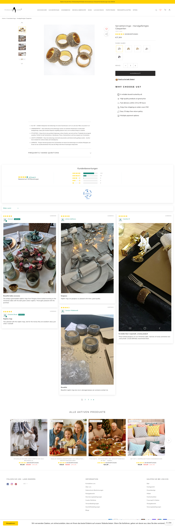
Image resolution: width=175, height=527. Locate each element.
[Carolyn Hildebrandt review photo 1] (87, 349)
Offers (135, 10)
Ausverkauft (135, 73)
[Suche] (156, 10)
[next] (168, 440)
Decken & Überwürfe (79, 10)
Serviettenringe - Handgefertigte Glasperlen (19, 18)
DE (24, 483)
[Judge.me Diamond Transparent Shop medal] (87, 193)
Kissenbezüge (65, 10)
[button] (119, 34)
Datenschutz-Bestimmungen (94, 490)
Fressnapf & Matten (153, 500)
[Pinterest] (16, 484)
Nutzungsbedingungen (154, 507)
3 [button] (88, 400)
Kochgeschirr (42, 10)
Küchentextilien (54, 10)
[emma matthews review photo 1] (87, 258)
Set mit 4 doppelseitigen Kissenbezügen (146, 459)
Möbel (149, 494)
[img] (7, 216)
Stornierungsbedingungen (93, 497)
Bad (148, 484)
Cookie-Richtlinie (90, 500)
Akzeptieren (10, 523)
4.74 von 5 (32, 177)
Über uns (88, 487)
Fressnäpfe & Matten (124, 10)
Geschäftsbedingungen (92, 507)
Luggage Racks (99, 10)
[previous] (6, 440)
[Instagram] (12, 484)
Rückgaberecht (90, 494)
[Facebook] (8, 484)
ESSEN (90, 10)
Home (4, 18)
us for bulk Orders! (128, 79)
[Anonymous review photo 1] (29, 258)
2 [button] (85, 400)
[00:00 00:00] (69, 52)
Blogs (87, 510)
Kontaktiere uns (90, 484)
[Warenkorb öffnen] (165, 10)
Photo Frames (110, 10)
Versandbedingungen (92, 504)
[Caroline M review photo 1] (145, 277)
